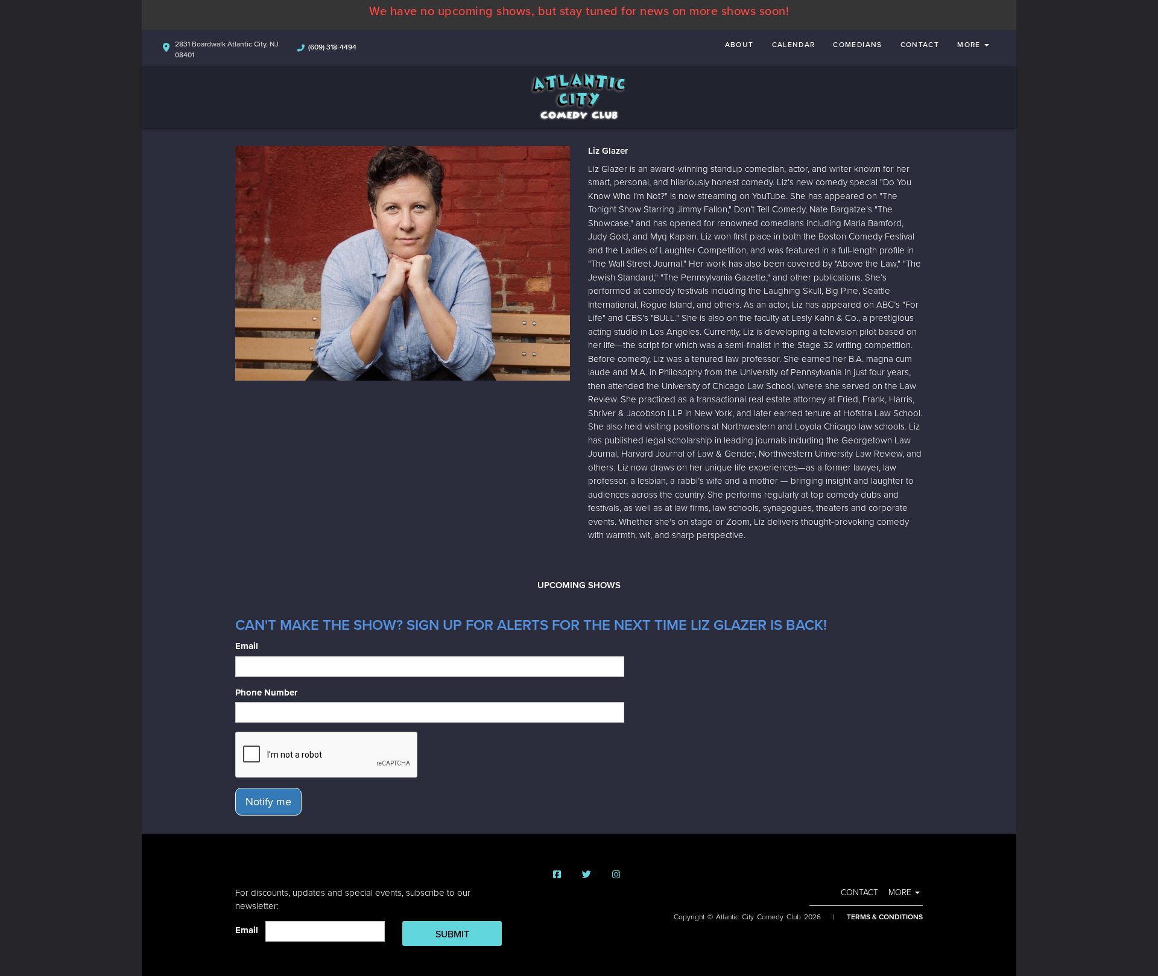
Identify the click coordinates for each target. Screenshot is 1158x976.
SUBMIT (452, 934)
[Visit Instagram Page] (616, 875)
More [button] (970, 44)
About (739, 44)
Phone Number (266, 692)
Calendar (793, 44)
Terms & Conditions (885, 917)
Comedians (857, 44)
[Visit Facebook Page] (557, 875)
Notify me (268, 801)
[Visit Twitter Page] (586, 875)
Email (246, 646)
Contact (920, 44)
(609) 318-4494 (332, 47)
